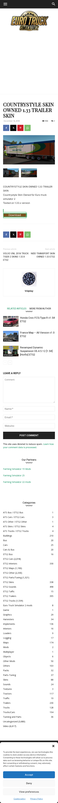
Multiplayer (8, 651)
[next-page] (10, 362)
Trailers (7, 702)
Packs (6, 670)
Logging (7, 637)
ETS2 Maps (8, 340)
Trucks (6, 707)
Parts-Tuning (9, 675)
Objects (7, 656)
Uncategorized (10, 721)
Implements (9, 623)
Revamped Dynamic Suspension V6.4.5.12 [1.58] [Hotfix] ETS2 (36, 351)
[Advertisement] (29, 64)
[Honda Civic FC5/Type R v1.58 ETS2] (11, 321)
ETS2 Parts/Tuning (12, 577)
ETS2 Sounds (9, 586)
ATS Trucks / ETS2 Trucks (16, 531)
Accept (29, 774)
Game (6, 610)
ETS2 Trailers (9, 596)
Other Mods (9, 661)
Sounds (7, 684)
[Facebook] (6, 128)
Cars (5, 544)
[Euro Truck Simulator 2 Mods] (29, 20)
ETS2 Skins (8, 582)
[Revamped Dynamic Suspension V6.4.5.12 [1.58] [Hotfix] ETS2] (11, 351)
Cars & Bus (8, 549)
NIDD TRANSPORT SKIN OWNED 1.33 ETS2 (43, 255)
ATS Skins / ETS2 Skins (14, 526)
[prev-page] (5, 362)
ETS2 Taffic (9, 591)
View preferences (29, 791)
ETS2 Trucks (9, 600)
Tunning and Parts (12, 716)
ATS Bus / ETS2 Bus (13, 512)
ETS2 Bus (8, 554)
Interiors (7, 628)
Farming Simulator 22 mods (17, 481)
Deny (29, 783)
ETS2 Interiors (10, 563)
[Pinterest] (20, 128)
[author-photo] (29, 286)
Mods (6, 647)
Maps (6, 642)
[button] (53, 746)
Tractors (7, 693)
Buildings (7, 535)
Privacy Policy (36, 799)
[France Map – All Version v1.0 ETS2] (11, 336)
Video (6, 726)
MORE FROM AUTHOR (40, 308)
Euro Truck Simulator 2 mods (17, 605)
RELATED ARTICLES (16, 308)
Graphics (7, 614)
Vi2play (29, 290)
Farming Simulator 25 (14, 475)
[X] (13, 128)
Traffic (6, 698)
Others (6, 665)
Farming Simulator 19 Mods (17, 468)
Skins (5, 679)
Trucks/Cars (9, 712)
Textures (7, 688)
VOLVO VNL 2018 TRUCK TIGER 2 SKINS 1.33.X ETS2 (16, 256)
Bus (5, 540)
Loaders (7, 633)
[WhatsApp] (27, 128)
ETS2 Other (8, 355)
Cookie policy (20, 799)
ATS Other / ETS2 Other (15, 521)
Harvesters (8, 619)
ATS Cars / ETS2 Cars (13, 517)
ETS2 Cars (8, 325)
